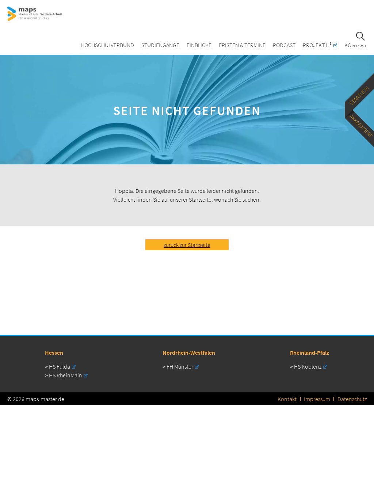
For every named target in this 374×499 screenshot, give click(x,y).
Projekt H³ (317, 45)
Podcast (284, 45)
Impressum (317, 399)
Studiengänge (160, 45)
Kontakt (355, 45)
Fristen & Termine (242, 45)
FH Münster (180, 366)
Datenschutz (352, 399)
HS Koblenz (307, 366)
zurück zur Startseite (187, 244)
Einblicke (199, 45)
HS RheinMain (65, 375)
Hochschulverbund (107, 45)
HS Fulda (59, 366)
